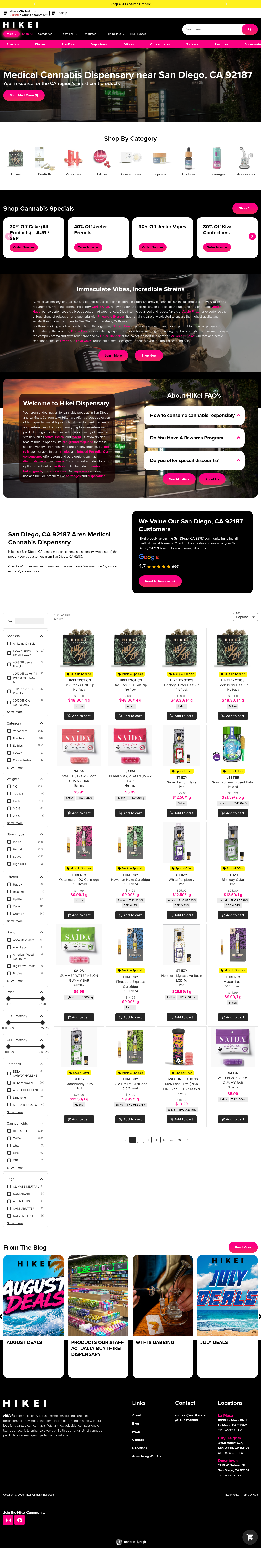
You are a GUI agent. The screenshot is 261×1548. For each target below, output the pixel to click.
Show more (15, 712)
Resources (89, 34)
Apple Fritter (191, 311)
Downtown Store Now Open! (130, 4)
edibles (59, 466)
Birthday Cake (233, 880)
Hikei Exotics (138, 34)
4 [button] (156, 1139)
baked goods (32, 471)
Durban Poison (123, 326)
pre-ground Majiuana (77, 441)
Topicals (160, 174)
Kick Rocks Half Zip (79, 685)
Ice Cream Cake (182, 336)
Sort (238, 613)
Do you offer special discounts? (184, 460)
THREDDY (79, 875)
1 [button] (133, 1139)
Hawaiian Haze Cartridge (130, 880)
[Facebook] (19, 1520)
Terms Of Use (250, 1495)
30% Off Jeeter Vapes (162, 226)
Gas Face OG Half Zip (130, 685)
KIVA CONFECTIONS (182, 1079)
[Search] (250, 29)
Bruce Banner (110, 336)
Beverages (217, 174)
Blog (135, 1423)
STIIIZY (181, 777)
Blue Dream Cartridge (130, 1084)
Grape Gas (79, 331)
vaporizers (81, 471)
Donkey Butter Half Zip (181, 685)
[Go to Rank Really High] (130, 1542)
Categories (45, 34)
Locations (67, 34)
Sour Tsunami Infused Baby (233, 782)
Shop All (27, 34)
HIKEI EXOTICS (79, 680)
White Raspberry (181, 880)
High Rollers (113, 34)
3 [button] (148, 1139)
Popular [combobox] (242, 617)
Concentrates (131, 174)
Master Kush (232, 982)
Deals (9, 34)
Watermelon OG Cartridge (79, 880)
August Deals (24, 1342)
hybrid (76, 437)
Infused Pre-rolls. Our (92, 451)
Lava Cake (84, 340)
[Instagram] (8, 1520)
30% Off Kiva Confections (217, 229)
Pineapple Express (111, 316)
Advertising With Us (146, 1456)
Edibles (102, 174)
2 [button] (140, 1139)
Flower (16, 174)
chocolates (58, 471)
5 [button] (164, 1139)
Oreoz (64, 340)
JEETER (233, 777)
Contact (138, 1439)
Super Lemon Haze (181, 782)
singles (65, 451)
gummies (93, 466)
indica (59, 437)
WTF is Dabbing (155, 1342)
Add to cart (81, 716)
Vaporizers (74, 174)
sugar (43, 461)
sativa (49, 437)
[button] (35, 4)
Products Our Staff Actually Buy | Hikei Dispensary (97, 1348)
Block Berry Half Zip (232, 685)
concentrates (32, 456)
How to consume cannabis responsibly (192, 415)
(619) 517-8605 (186, 1420)
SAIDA (79, 771)
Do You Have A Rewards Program (186, 438)
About (136, 1415)
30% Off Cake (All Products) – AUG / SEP (29, 232)
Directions (139, 1448)
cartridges (73, 476)
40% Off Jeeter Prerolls (90, 229)
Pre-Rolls (44, 174)
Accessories (246, 174)
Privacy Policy (231, 1495)
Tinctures (188, 174)
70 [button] (179, 1139)
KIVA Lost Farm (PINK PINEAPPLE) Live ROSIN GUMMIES (181, 1089)
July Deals (214, 1342)
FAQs (136, 1431)
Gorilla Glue (100, 306)
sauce (59, 461)
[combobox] (211, 29)
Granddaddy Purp (79, 1084)
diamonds (30, 461)
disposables (96, 476)
